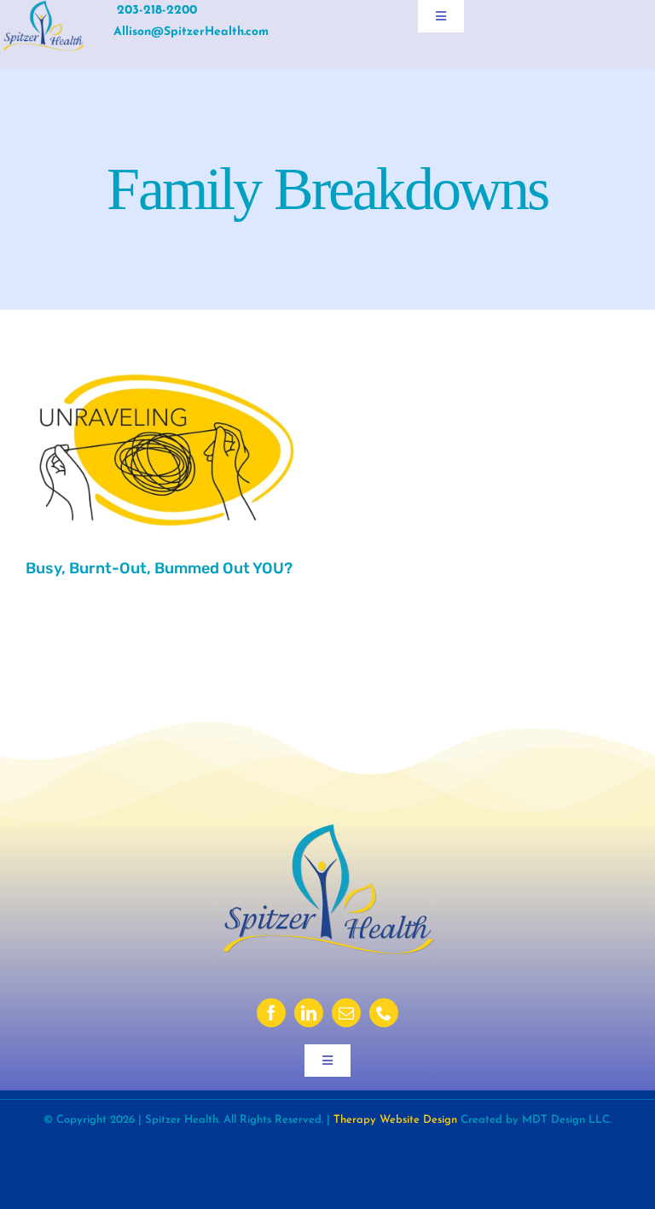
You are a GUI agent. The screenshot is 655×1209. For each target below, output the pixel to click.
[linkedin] (308, 1012)
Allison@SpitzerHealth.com (191, 32)
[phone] (383, 1012)
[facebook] (271, 1012)
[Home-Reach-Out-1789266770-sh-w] (166, 361)
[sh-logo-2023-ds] (43, 7)
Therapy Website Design (395, 1119)
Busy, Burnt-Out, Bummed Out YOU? (159, 568)
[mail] (346, 1012)
